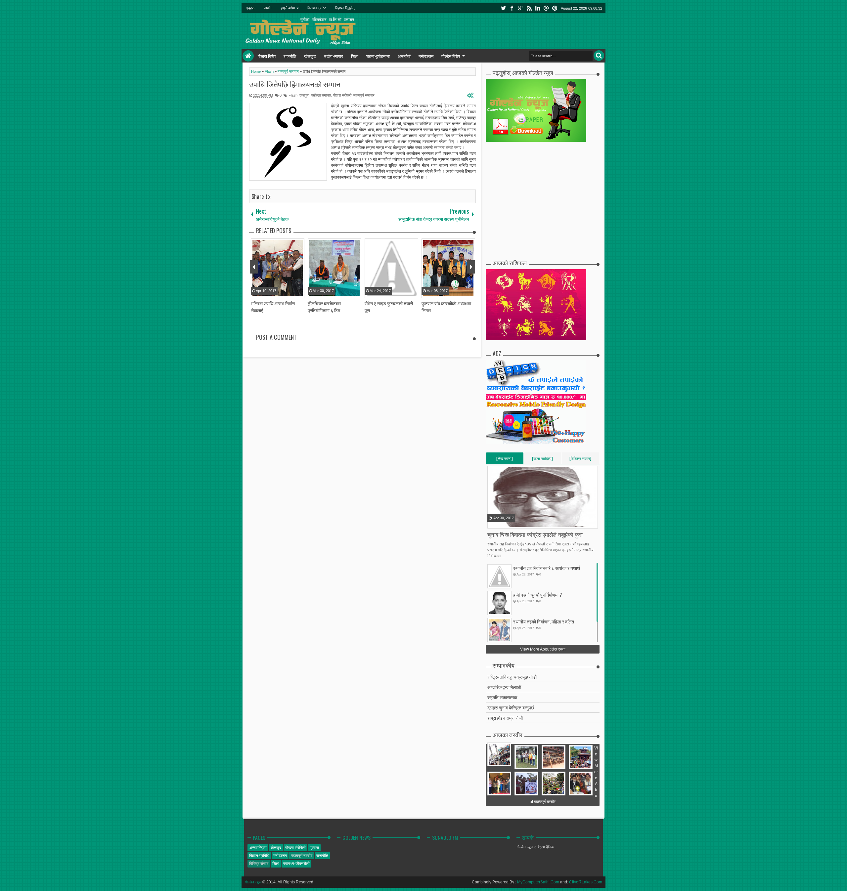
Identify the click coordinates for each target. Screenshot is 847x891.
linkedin (537, 8)
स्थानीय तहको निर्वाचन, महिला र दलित (543, 621)
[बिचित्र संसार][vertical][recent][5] (580, 459)
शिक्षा (354, 56)
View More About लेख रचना (542, 649)
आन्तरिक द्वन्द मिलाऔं (504, 686)
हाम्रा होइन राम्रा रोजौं (505, 717)
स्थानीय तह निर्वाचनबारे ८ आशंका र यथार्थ (546, 567)
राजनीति (290, 56)
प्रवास (314, 847)
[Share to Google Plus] (509, 523)
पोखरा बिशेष (267, 56)
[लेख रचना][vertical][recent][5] (504, 459)
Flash (293, 95)
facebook (512, 8)
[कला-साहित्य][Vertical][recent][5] (542, 459)
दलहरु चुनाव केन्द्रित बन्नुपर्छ (510, 707)
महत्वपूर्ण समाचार (364, 95)
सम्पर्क (267, 8)
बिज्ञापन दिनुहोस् (344, 8)
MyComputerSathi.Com (538, 882)
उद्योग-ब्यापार (333, 56)
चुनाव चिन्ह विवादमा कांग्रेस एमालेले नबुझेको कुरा (535, 534)
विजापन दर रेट (316, 8)
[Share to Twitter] (501, 523)
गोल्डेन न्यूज (253, 882)
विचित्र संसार (258, 863)
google (520, 8)
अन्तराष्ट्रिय (258, 847)
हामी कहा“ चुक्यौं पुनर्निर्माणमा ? (537, 594)
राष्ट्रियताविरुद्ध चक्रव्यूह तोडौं (512, 676)
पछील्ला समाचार (321, 95)
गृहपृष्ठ (250, 8)
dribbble (546, 8)
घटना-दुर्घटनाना (378, 56)
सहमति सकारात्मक (502, 697)
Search (599, 55)
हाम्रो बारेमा (288, 8)
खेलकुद (310, 56)
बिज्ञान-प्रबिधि (259, 855)
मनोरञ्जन (426, 56)
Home (248, 56)
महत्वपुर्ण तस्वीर (301, 855)
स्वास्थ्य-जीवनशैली (296, 863)
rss (529, 8)
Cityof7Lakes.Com (585, 882)
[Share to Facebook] (493, 523)
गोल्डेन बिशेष (450, 56)
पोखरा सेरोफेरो (342, 95)
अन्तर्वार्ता (404, 56)
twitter (503, 8)
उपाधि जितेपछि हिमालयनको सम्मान (294, 84)
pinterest (555, 8)
